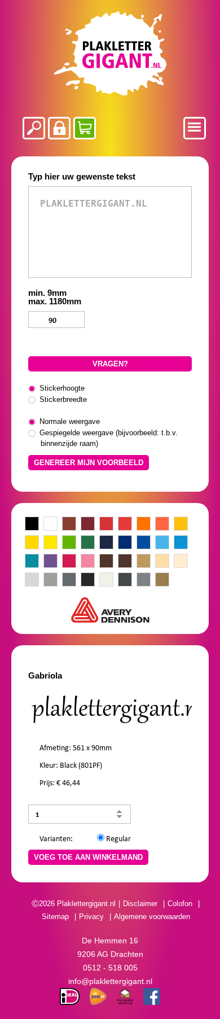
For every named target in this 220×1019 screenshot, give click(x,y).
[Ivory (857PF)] (180, 561)
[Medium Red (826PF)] (124, 524)
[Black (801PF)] (31, 524)
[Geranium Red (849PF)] (106, 524)
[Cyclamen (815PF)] (69, 561)
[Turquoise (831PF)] (31, 561)
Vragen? (110, 364)
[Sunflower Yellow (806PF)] (31, 543)
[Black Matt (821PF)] (87, 580)
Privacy (91, 916)
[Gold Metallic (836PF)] (162, 580)
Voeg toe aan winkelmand (88, 857)
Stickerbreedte (64, 399)
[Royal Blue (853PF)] (124, 543)
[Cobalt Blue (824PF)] (106, 543)
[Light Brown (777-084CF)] (143, 561)
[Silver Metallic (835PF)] (143, 580)
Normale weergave (70, 421)
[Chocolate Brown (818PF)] (106, 561)
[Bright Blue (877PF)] (180, 543)
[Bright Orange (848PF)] (162, 524)
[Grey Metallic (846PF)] (124, 580)
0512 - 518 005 (110, 967)
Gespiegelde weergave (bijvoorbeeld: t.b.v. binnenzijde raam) (109, 438)
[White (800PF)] (50, 524)
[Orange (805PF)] (143, 524)
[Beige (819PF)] (162, 561)
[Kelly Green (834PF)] (87, 543)
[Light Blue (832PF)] (162, 543)
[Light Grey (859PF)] (31, 580)
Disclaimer (140, 903)
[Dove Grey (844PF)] (50, 580)
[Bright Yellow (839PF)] (50, 543)
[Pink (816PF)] (87, 561)
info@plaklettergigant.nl (110, 981)
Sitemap (55, 916)
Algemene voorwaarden (152, 916)
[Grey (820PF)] (69, 580)
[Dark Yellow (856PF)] (180, 524)
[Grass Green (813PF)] (69, 543)
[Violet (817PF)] (50, 561)
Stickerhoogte (63, 388)
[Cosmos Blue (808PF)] (143, 543)
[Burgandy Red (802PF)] (69, 524)
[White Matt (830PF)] (106, 580)
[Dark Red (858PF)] (87, 524)
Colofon (180, 903)
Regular (117, 838)
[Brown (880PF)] (124, 561)
